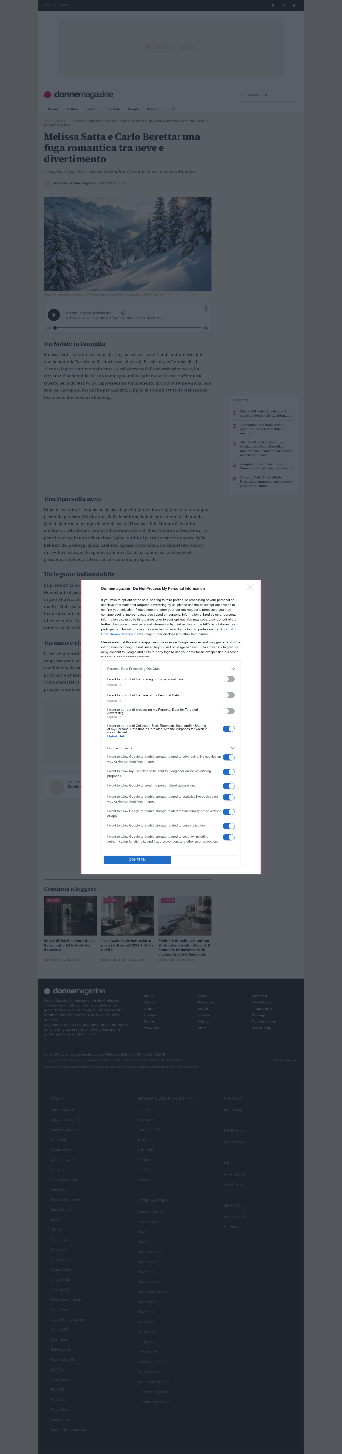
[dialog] (171, 727)
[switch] (229, 679)
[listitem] (171, 668)
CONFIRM (137, 859)
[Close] (251, 588)
